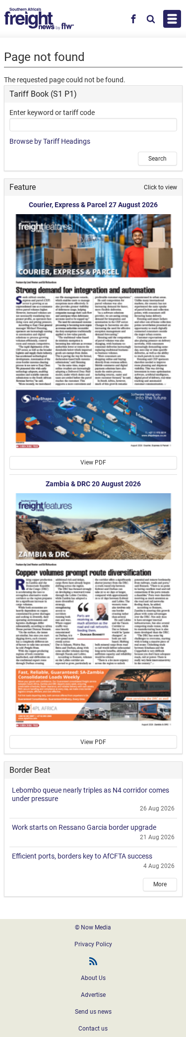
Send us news (93, 1011)
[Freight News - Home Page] (39, 18)
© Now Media (93, 927)
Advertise (93, 994)
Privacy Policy (93, 944)
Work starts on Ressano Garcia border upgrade (84, 827)
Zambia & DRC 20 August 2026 (93, 484)
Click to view (160, 187)
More (160, 884)
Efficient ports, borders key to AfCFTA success (82, 856)
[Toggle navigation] (172, 19)
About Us (93, 978)
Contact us (93, 1028)
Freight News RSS (93, 961)
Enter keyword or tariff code (52, 112)
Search (157, 158)
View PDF (93, 462)
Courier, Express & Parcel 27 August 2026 (93, 205)
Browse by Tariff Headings (49, 141)
